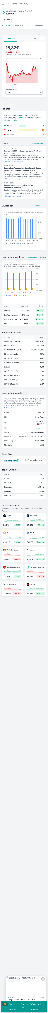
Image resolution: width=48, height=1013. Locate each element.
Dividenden (38, 26)
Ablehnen (12, 1009)
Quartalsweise (33, 257)
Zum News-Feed (37, 143)
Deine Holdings (22, 26)
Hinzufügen (11, 20)
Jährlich (43, 257)
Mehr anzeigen (9, 408)
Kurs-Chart (12, 38)
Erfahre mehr (35, 1004)
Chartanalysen (11, 89)
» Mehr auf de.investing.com (13, 162)
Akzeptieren (35, 1009)
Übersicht (6, 26)
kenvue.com (39, 428)
